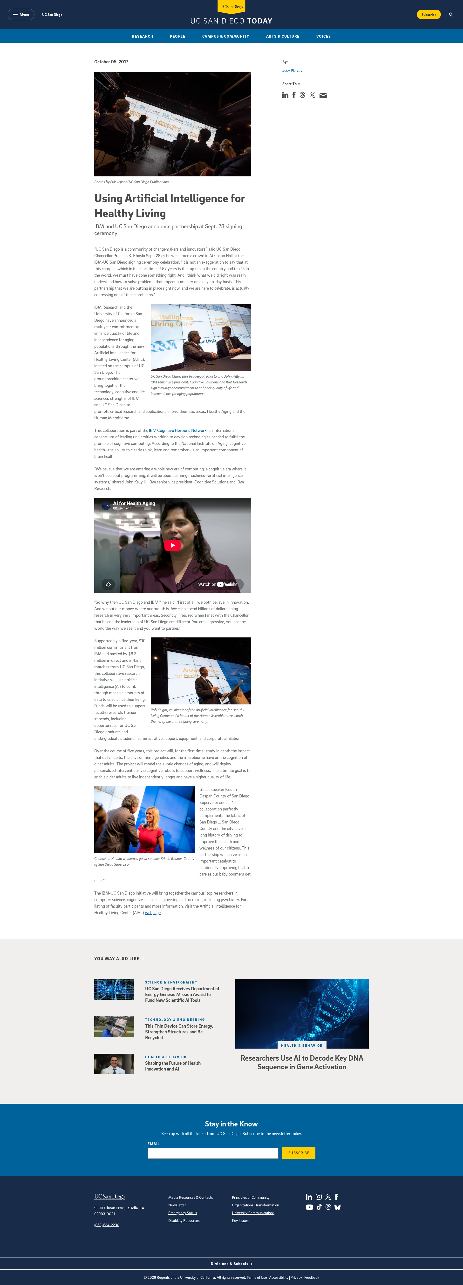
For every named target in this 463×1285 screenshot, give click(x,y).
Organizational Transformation (255, 1205)
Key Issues (240, 1220)
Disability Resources (184, 1220)
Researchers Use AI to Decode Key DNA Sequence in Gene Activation (302, 1062)
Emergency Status (182, 1212)
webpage (153, 912)
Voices (323, 36)
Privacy (296, 1277)
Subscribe (429, 14)
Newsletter (177, 1205)
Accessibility (278, 1277)
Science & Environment (171, 982)
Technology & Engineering (175, 1019)
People (177, 36)
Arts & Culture (283, 36)
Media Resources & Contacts (190, 1197)
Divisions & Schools (230, 1263)
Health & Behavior (302, 1045)
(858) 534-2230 (106, 1224)
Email (154, 1143)
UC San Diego (52, 14)
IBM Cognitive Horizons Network (178, 430)
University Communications (253, 1212)
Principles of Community (251, 1197)
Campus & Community (226, 36)
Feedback (311, 1277)
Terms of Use (257, 1277)
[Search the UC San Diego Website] (451, 14)
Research (142, 36)
